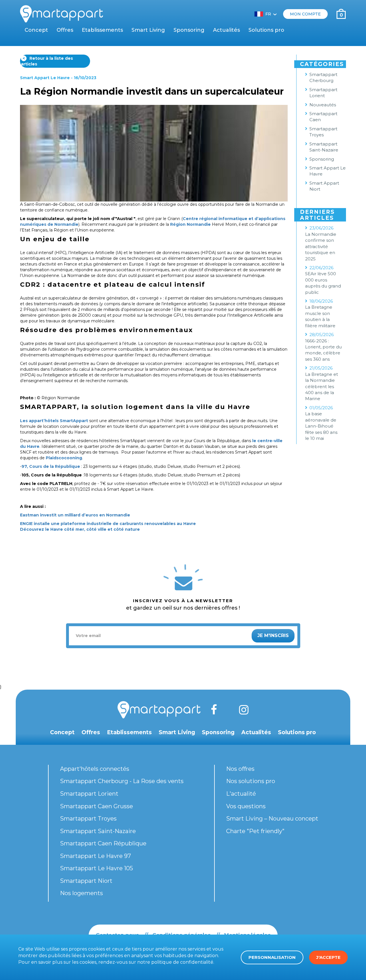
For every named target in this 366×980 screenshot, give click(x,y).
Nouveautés (322, 104)
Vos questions (246, 806)
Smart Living (148, 30)
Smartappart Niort (86, 880)
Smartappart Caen (323, 116)
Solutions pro (266, 30)
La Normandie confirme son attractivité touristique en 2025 (320, 246)
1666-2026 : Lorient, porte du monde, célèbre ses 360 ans (323, 350)
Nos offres (240, 768)
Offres (65, 30)
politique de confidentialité (182, 962)
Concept (36, 30)
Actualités (226, 30)
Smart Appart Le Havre (45, 77)
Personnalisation (272, 957)
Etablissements (102, 30)
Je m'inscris (273, 635)
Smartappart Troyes (323, 131)
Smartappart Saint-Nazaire (323, 147)
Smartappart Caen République (103, 843)
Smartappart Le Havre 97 (95, 856)
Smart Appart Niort (324, 186)
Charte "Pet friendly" (255, 831)
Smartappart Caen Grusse (96, 806)
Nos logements (81, 893)
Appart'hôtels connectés (94, 768)
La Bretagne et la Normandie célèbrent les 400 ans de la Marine (321, 387)
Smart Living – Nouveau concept (272, 818)
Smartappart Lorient (323, 92)
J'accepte (328, 957)
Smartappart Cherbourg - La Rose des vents (122, 781)
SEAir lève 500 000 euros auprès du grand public (323, 283)
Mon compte (305, 14)
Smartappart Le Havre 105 (96, 868)
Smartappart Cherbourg (323, 77)
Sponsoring (189, 30)
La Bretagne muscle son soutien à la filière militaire (320, 316)
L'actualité (241, 793)
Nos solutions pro (250, 781)
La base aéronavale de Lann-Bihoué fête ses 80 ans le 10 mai (321, 426)
